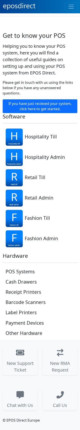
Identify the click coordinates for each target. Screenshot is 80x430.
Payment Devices (25, 323)
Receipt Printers (23, 292)
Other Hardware (24, 333)
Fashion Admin (41, 238)
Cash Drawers (21, 281)
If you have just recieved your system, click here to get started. (40, 106)
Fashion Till (37, 218)
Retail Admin (39, 197)
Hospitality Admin (45, 157)
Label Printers (21, 312)
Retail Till (35, 177)
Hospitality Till (41, 136)
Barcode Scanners (26, 302)
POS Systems (20, 271)
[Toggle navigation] (71, 6)
